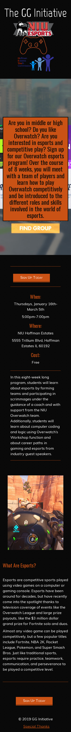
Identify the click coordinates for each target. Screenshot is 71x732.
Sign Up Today (31, 277)
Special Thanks (36, 726)
